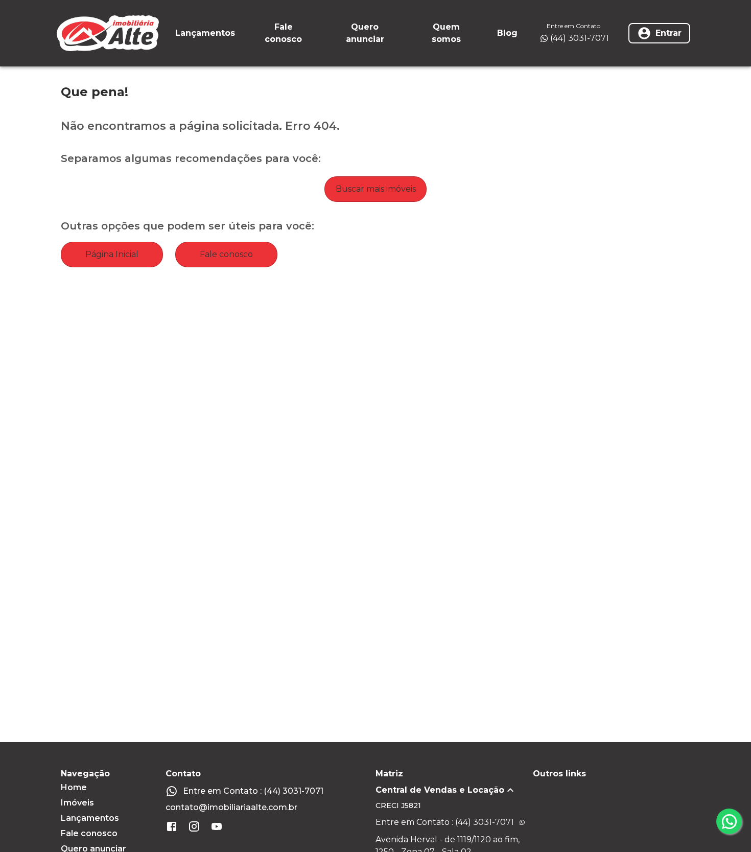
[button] (454, 790)
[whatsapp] (729, 821)
